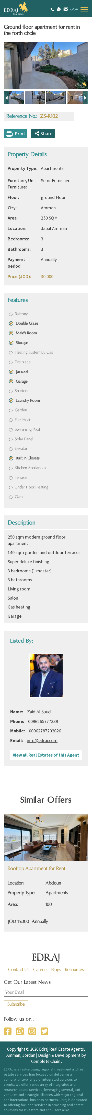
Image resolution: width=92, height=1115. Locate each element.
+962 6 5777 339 (53, 9)
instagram (32, 1031)
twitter (44, 1031)
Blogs (56, 969)
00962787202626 (45, 731)
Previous (6, 97)
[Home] (21, 8)
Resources (74, 969)
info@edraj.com (65, 8)
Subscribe (16, 1004)
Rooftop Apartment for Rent (36, 868)
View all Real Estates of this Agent (46, 755)
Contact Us (18, 969)
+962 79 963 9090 (58, 9)
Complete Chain (45, 1061)
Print (20, 134)
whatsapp (20, 1031)
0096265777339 (43, 721)
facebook (8, 1031)
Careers (40, 969)
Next (85, 97)
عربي (74, 9)
